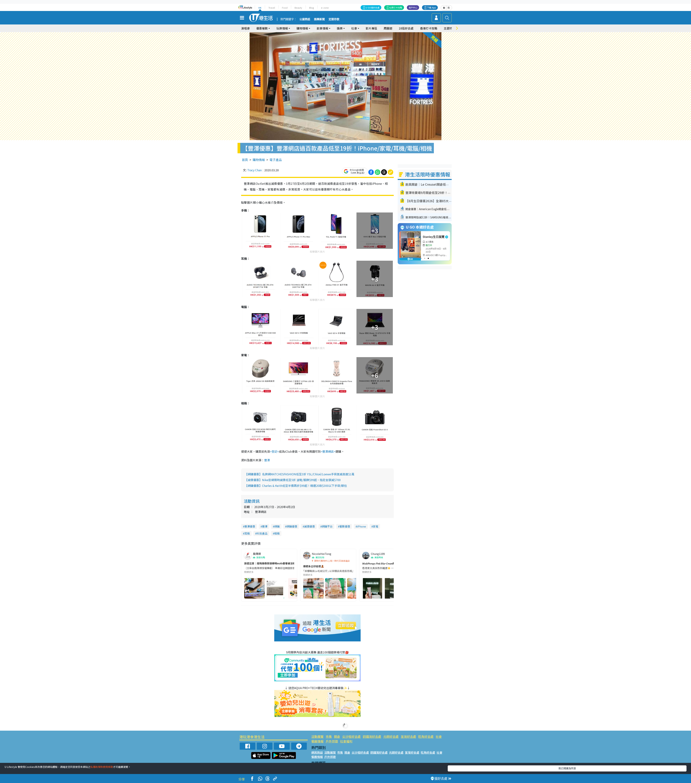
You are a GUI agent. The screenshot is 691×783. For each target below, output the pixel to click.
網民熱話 (317, 752)
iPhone (361, 526)
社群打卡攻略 (395, 7)
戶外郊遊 (332, 741)
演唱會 (245, 28)
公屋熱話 (304, 19)
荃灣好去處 (408, 736)
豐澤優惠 (249, 526)
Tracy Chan (254, 170)
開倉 (337, 736)
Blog (311, 7)
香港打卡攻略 (428, 28)
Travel (271, 7)
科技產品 (262, 533)
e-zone (325, 7)
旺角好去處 (425, 736)
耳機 (247, 533)
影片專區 (371, 28)
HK (259, 7)
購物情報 (259, 159)
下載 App (431, 7)
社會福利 (346, 741)
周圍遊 (388, 28)
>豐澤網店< (328, 451)
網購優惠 (291, 526)
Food (285, 7)
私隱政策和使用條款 (101, 767)
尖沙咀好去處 (351, 736)
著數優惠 (344, 526)
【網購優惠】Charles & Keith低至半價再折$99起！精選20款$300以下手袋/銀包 (296, 485)
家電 (375, 526)
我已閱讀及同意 (567, 768)
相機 (277, 533)
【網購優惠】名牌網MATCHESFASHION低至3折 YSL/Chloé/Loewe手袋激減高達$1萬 (299, 474)
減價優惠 (309, 526)
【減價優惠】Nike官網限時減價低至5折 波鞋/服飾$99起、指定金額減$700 (293, 480)
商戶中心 (413, 7)
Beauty (298, 7)
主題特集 (449, 28)
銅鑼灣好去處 (372, 736)
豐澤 (267, 460)
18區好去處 (406, 28)
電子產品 (276, 159)
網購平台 (327, 526)
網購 (277, 526)
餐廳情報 (317, 741)
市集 (329, 736)
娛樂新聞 (319, 19)
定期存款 (334, 19)
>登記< (274, 451)
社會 (439, 736)
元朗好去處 (391, 736)
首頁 (245, 159)
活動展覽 (317, 736)
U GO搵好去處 (373, 7)
